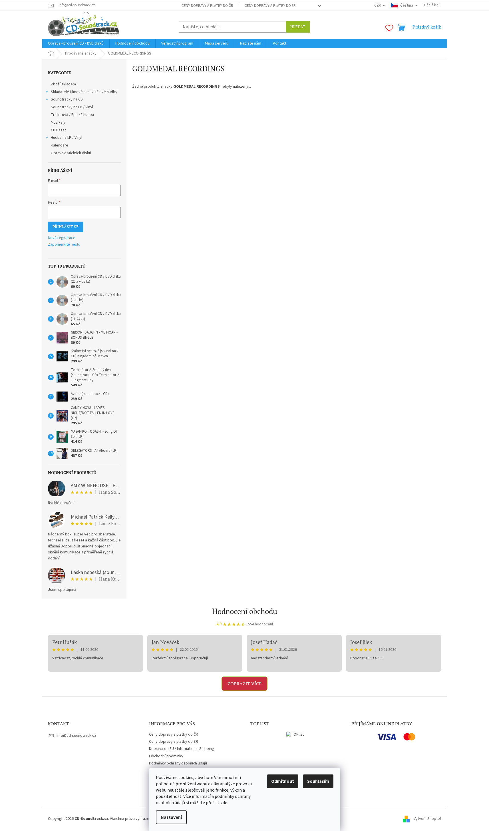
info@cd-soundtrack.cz (76, 735)
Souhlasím (318, 781)
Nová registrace (61, 238)
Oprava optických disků (71, 153)
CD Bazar (58, 130)
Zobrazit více (244, 684)
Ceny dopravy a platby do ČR (207, 5)
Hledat (297, 26)
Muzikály (58, 122)
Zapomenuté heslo (64, 244)
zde (223, 803)
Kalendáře (59, 145)
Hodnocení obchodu (244, 611)
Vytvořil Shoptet (427, 819)
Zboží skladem (63, 84)
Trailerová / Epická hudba (72, 115)
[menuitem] (75, 43)
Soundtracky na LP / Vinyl (72, 107)
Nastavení (171, 817)
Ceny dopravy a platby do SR (270, 5)
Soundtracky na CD (67, 99)
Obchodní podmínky (166, 756)
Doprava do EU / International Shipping (181, 749)
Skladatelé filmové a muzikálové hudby (84, 92)
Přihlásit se (66, 226)
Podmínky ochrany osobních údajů (178, 763)
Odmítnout (282, 781)
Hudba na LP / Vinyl (66, 137)
